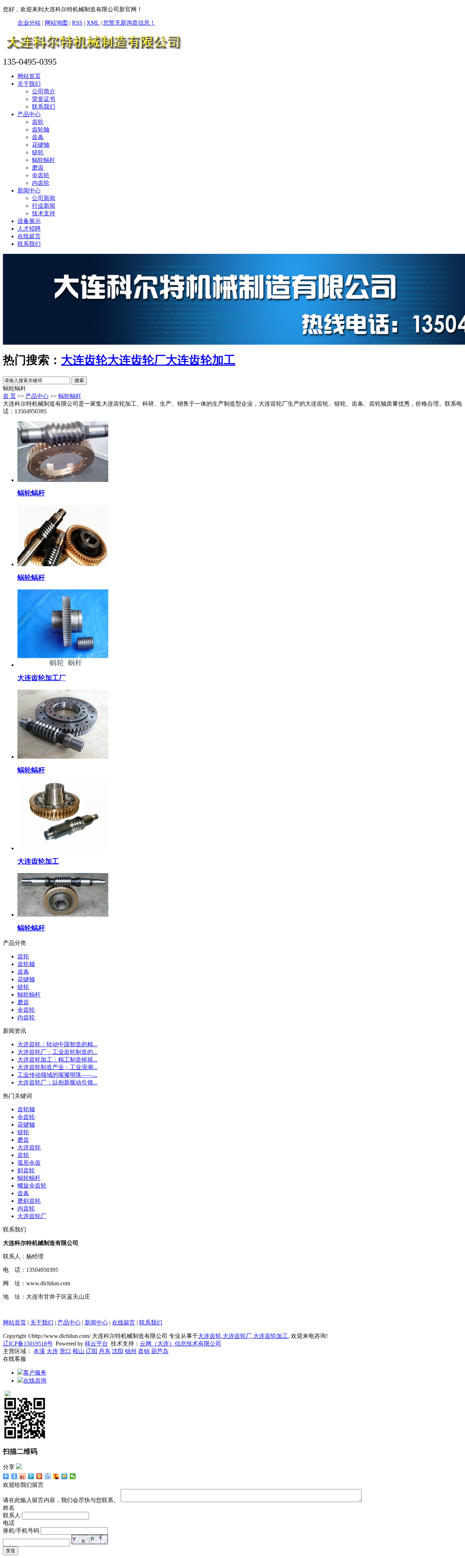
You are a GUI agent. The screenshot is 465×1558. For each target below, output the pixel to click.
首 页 (9, 396)
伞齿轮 (40, 175)
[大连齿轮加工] (62, 848)
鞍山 (78, 1351)
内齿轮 (40, 183)
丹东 (104, 1351)
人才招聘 (29, 229)
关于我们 (29, 84)
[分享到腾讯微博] (31, 1476)
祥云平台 (96, 1343)
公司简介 (43, 91)
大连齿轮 (84, 359)
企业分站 (29, 23)
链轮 (38, 152)
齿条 (38, 137)
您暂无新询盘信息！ (129, 23)
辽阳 (91, 1351)
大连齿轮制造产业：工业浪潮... (57, 1067)
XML (92, 23)
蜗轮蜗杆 (43, 160)
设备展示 (29, 221)
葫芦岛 (160, 1351)
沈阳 (118, 1351)
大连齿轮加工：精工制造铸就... (57, 1059)
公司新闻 (43, 198)
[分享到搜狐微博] (56, 1476)
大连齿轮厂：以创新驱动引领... (57, 1082)
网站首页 (29, 76)
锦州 (131, 1351)
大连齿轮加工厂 (41, 678)
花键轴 (40, 145)
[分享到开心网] (39, 1476)
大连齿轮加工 (200, 359)
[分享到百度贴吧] (48, 1476)
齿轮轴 (40, 129)
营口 (65, 1351)
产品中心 (29, 114)
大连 (52, 1351)
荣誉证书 (43, 99)
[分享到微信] (73, 1476)
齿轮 (38, 122)
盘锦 (144, 1351)
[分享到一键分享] (14, 1476)
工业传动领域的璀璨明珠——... (57, 1075)
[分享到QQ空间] (64, 1476)
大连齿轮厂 (137, 359)
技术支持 (43, 213)
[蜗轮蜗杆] (62, 480)
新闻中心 (29, 190)
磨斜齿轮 (29, 1201)
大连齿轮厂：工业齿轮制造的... (57, 1052)
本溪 (39, 1351)
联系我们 (43, 107)
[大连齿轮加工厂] (62, 665)
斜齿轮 (26, 1170)
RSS (77, 23)
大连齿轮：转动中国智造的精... (57, 1044)
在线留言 (29, 236)
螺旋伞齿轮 (31, 1185)
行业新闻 (43, 206)
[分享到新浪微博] (23, 1476)
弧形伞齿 (29, 1163)
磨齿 (38, 168)
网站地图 (56, 23)
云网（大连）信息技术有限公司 (180, 1343)
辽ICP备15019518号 (28, 1343)
